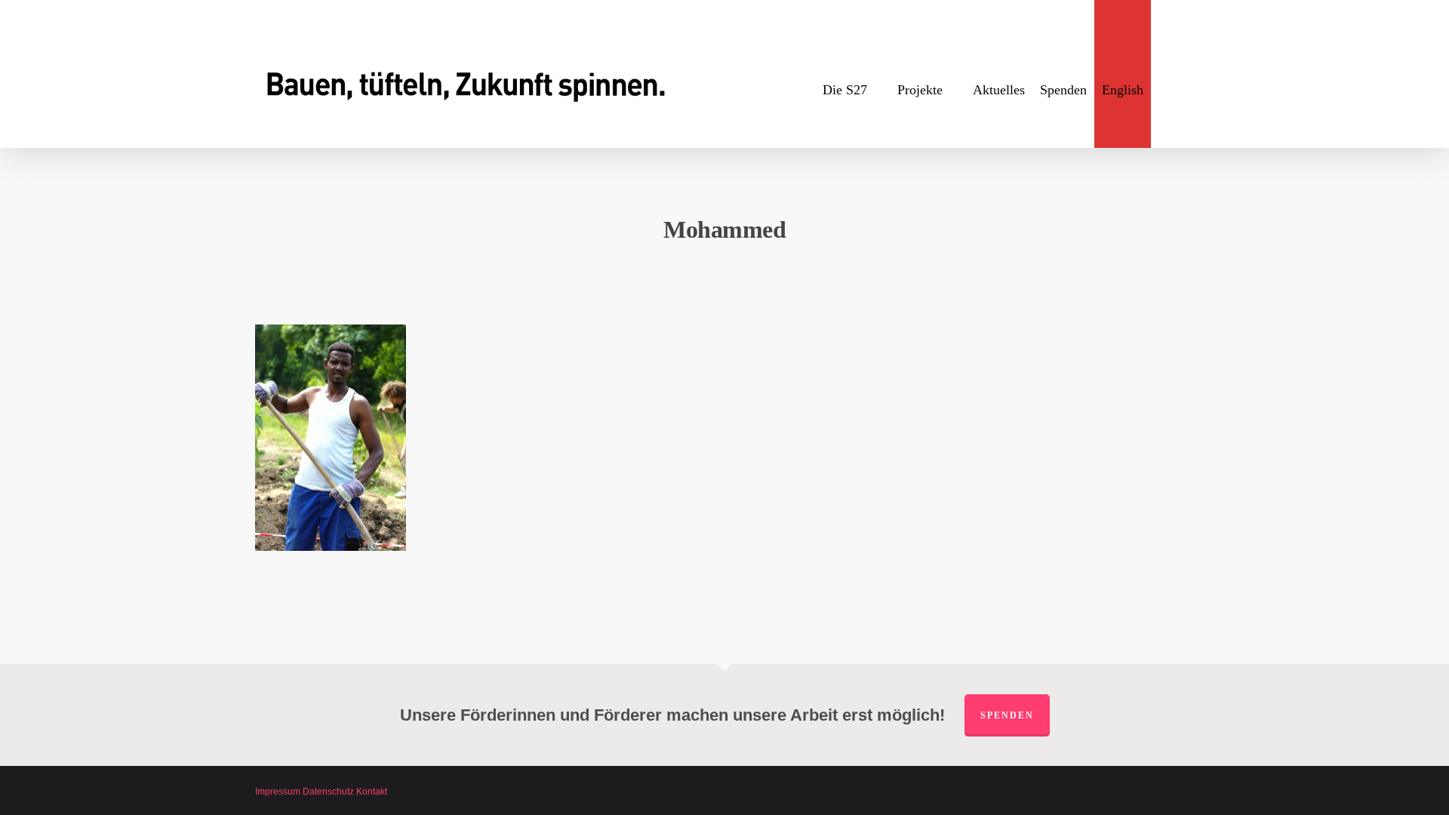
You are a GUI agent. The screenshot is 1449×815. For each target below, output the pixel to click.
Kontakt (371, 791)
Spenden (1007, 715)
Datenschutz (328, 791)
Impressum (277, 791)
